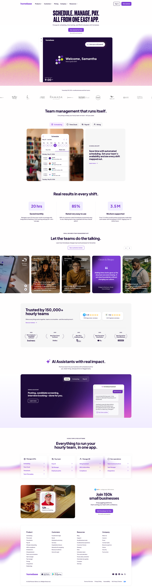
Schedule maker (81, 552)
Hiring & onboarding (31, 545)
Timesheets (29, 540)
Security (104, 549)
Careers (104, 538)
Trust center (105, 552)
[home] (26, 4)
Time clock (29, 538)
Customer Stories (81, 545)
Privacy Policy (98, 581)
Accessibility (106, 581)
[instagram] (116, 574)
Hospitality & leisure (57, 545)
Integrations (29, 563)
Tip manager (29, 559)
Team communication (32, 554)
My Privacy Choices (117, 581)
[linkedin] (122, 574)
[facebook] (119, 574)
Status (104, 547)
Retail (53, 538)
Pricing (56, 4)
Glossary (79, 547)
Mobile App (29, 566)
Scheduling (29, 535)
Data (78, 549)
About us (104, 535)
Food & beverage (56, 535)
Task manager (30, 556)
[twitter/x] (125, 574)
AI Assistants (29, 549)
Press (103, 540)
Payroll (28, 542)
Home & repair (55, 552)
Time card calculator (82, 554)
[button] (38, 3)
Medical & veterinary (57, 540)
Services (54, 542)
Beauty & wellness (56, 549)
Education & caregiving (58, 547)
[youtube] (113, 574)
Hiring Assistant (30, 552)
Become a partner (107, 545)
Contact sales (106, 542)
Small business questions (83, 542)
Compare (79, 561)
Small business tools (82, 540)
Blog (78, 535)
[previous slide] (126, 248)
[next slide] (129, 248)
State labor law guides (83, 559)
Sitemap (79, 563)
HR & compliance (30, 547)
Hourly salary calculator (83, 556)
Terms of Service (88, 581)
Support (79, 538)
